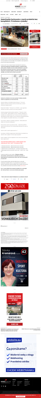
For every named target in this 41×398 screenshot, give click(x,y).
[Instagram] (32, 1)
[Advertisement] (35, 54)
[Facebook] (30, 1)
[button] (39, 11)
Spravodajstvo (7, 17)
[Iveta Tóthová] (2, 24)
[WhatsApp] (37, 24)
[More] (39, 24)
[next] (27, 49)
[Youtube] (34, 1)
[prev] (25, 49)
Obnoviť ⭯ (26, 228)
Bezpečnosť (2, 17)
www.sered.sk (23, 165)
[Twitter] (34, 24)
